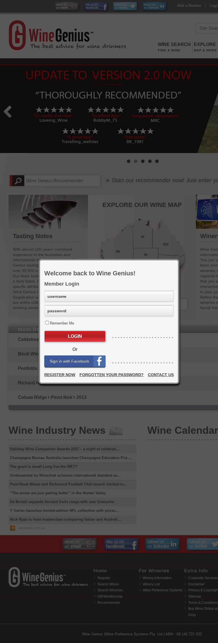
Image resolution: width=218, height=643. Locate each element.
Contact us (161, 374)
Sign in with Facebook (69, 361)
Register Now (59, 374)
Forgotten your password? (111, 374)
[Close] (178, 260)
